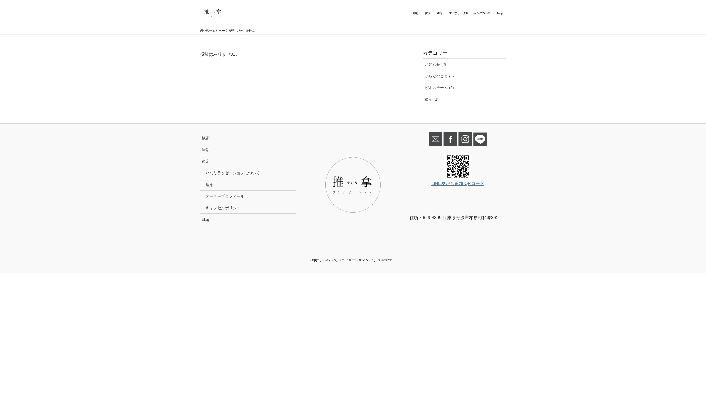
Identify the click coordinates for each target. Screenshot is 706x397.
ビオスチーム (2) (439, 87)
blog (205, 219)
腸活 (206, 149)
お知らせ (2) (435, 64)
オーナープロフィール (225, 196)
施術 (206, 138)
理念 (209, 185)
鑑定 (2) (431, 99)
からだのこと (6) (439, 76)
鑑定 (206, 161)
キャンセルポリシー (223, 208)
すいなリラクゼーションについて (231, 173)
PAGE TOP (685, 380)
